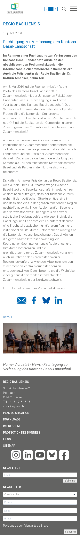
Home (8, 364)
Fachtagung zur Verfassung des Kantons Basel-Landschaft (37, 366)
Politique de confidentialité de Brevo (25, 525)
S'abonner (70, 531)
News (36, 364)
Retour (7, 317)
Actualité (22, 364)
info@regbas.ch (13, 406)
